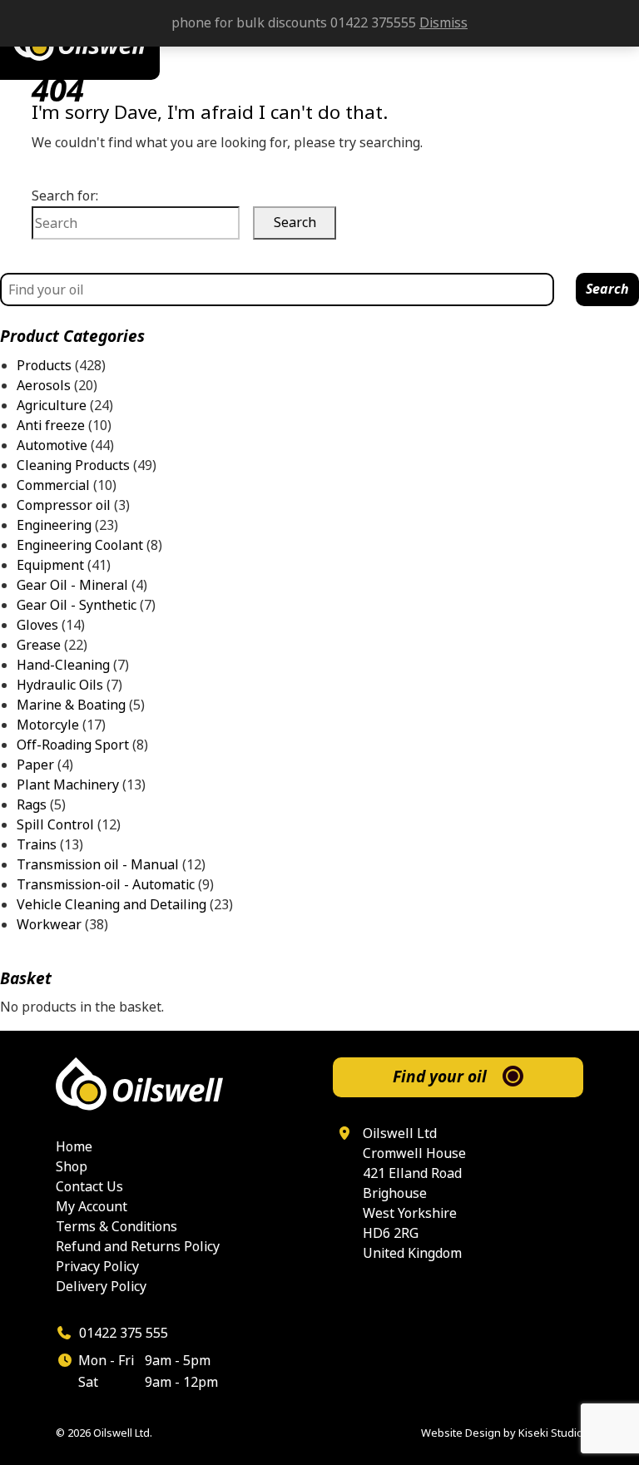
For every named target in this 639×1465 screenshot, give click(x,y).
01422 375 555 (122, 1333)
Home (74, 1146)
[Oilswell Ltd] (181, 1084)
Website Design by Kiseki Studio (502, 1433)
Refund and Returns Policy (138, 1246)
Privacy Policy (97, 1266)
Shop (71, 1166)
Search (607, 289)
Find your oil (440, 1077)
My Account (91, 1206)
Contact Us (89, 1186)
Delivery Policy (101, 1286)
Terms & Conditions (116, 1226)
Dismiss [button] (443, 22)
